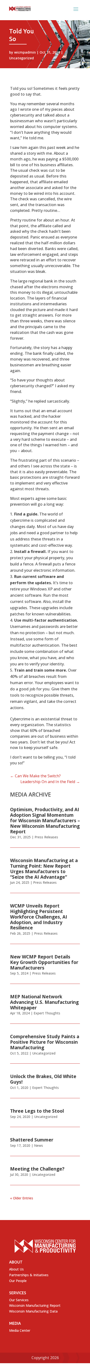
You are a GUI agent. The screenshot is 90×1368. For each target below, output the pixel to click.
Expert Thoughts (47, 1013)
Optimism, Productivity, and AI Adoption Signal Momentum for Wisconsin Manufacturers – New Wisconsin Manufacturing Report (45, 820)
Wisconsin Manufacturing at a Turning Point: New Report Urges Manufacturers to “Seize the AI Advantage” (44, 868)
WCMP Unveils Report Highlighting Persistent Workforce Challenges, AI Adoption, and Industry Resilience (38, 917)
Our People (18, 1280)
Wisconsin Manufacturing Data (33, 1311)
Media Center (19, 1330)
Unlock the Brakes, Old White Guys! (43, 1079)
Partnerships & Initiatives (28, 1275)
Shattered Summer (31, 1140)
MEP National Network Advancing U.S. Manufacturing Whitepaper (44, 1002)
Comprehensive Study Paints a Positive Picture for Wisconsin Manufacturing (44, 1042)
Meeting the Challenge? (37, 1169)
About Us (16, 1269)
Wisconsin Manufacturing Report (34, 1305)
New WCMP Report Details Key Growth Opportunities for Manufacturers (44, 962)
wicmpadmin (25, 52)
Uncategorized (21, 58)
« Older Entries (21, 1198)
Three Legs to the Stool (37, 1111)
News (38, 1145)
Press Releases (46, 837)
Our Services (19, 1300)
